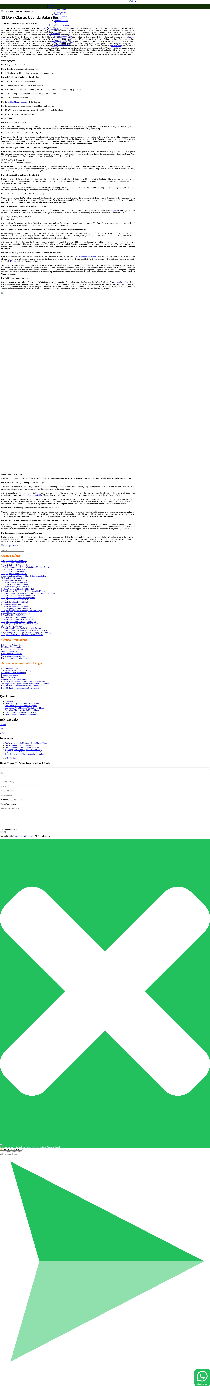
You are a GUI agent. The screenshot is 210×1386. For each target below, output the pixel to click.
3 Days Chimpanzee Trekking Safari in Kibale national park (24, 630)
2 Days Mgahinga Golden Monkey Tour (16, 609)
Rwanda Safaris (60, 12)
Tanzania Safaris (60, 16)
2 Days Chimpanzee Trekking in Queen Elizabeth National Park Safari (28, 593)
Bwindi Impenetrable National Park (14, 658)
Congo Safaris (59, 14)
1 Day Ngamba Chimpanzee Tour (14, 574)
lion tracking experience (86, 257)
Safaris (51, 8)
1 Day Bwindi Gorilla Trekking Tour (15, 565)
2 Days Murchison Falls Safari (13, 615)
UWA (2, 733)
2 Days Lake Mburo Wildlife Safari (14, 606)
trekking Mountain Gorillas (32, 495)
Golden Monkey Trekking (59, 25)
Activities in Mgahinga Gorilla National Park (22, 703)
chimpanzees (114, 210)
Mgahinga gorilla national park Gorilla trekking (23, 750)
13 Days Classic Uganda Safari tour (15, 587)
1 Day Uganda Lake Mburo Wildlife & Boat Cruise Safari (23, 576)
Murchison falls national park (12, 647)
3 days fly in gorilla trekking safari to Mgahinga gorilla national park (27, 632)
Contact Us (9, 701)
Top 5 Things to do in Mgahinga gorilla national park (25, 754)
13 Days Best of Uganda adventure (14, 585)
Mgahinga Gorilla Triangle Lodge (14, 679)
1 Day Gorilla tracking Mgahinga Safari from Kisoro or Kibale (25, 567)
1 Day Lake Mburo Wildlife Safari (14, 571)
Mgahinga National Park (24, 836)
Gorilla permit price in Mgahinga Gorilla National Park (26, 743)
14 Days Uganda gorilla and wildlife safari (17, 589)
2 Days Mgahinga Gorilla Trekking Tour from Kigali (21, 611)
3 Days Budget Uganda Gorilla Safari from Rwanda (21, 628)
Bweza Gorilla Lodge (9, 675)
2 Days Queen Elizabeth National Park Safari (18, 617)
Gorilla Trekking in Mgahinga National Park (22, 747)
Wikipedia (4, 729)
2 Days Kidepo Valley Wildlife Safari (15, 600)
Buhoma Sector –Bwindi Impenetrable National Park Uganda (24, 681)
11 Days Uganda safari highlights (14, 580)
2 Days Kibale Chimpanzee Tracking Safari (18, 595)
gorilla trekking (116, 46)
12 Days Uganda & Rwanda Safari (14, 582)
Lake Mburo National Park (11, 654)
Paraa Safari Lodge (8, 677)
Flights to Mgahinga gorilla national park (20, 712)
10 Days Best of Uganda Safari (13, 578)
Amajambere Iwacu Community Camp (16, 670)
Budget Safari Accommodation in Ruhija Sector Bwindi (22, 686)
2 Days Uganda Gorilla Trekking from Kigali (18, 622)
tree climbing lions (58, 41)
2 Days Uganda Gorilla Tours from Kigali (17, 619)
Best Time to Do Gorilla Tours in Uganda (21, 706)
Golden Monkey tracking (17, 102)
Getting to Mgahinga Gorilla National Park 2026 (23, 714)
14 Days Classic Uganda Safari (13, 563)
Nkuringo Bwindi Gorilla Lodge (13, 673)
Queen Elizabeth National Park (13, 656)
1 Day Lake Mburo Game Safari (14, 561)
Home (51, 5)
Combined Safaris (61, 21)
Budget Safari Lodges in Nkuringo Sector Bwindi (20, 688)
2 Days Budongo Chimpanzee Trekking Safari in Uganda (23, 591)
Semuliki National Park (10, 651)
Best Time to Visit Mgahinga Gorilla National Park (24, 708)
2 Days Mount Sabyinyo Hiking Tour (15, 613)
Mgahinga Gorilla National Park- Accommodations (24, 752)
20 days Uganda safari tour (11, 626)
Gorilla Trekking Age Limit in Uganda (19, 745)
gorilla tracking (123, 282)
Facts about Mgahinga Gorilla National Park (22, 710)
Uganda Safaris (60, 10)
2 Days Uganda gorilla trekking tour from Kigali (19, 624)
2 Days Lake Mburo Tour (11, 604)
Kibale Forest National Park (12, 645)
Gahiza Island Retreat (9, 668)
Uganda (13, 261)
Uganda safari (48, 28)
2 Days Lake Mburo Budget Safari (14, 602)
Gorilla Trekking (55, 23)
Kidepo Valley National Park (12, 649)
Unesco (3, 725)
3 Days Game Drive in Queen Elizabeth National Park (22, 635)
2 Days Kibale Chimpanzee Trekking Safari (18, 598)
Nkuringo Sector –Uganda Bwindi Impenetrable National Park (25, 684)
